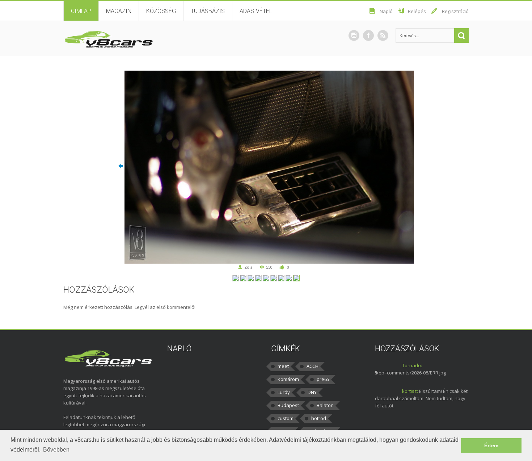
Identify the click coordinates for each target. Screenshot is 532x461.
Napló (386, 11)
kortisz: (410, 391)
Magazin (118, 11)
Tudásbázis (208, 11)
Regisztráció (455, 11)
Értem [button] (491, 445)
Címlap (81, 11)
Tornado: (412, 365)
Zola (248, 267)
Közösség (161, 11)
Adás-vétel (256, 11)
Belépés (417, 11)
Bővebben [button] (56, 450)
